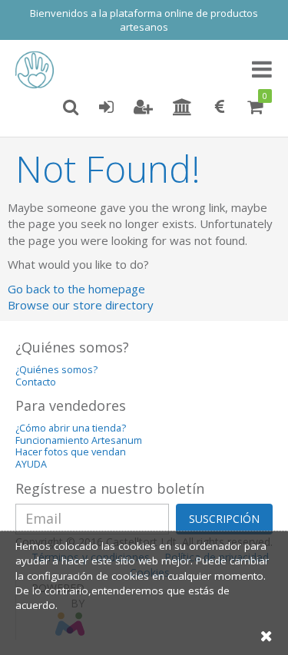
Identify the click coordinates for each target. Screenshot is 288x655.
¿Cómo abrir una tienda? (70, 428)
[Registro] (143, 107)
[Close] (266, 635)
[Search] (70, 107)
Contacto (35, 382)
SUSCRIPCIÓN (224, 518)
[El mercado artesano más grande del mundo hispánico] (38, 70)
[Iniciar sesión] (106, 107)
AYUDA (31, 464)
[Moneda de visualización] (219, 107)
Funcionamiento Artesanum (78, 440)
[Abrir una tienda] (182, 107)
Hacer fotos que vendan (70, 451)
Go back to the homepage (76, 288)
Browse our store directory (81, 305)
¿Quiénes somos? (56, 369)
